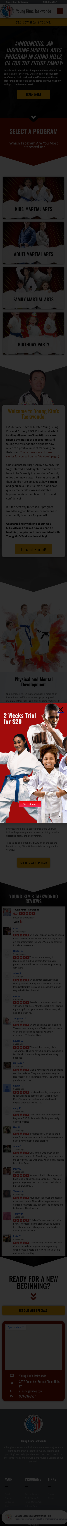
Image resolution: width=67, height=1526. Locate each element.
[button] (60, 709)
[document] (33, 763)
